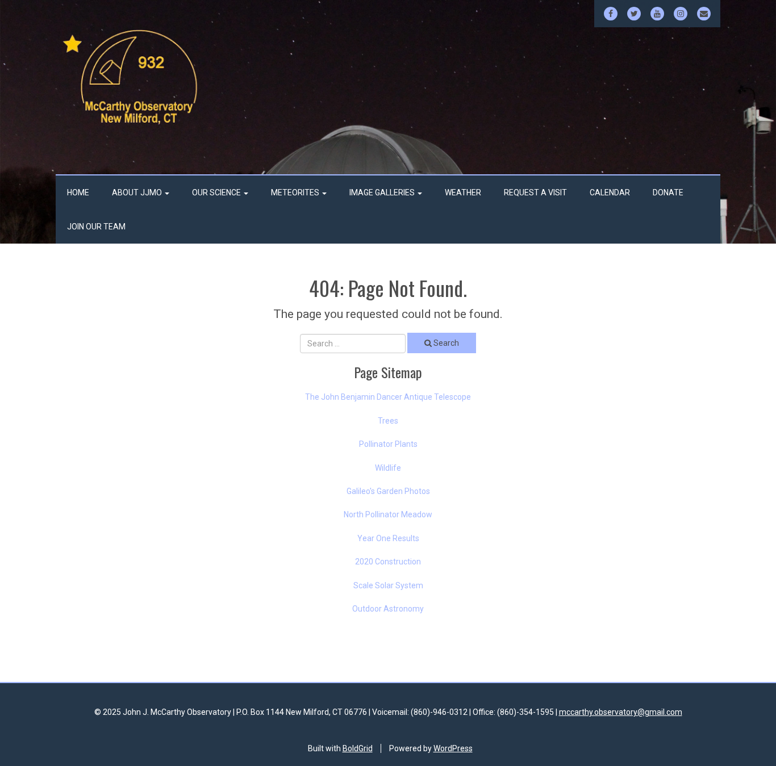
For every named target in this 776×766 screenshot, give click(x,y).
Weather (463, 192)
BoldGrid (358, 748)
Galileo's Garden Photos (388, 491)
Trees (388, 420)
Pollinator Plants (388, 444)
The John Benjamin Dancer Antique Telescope (388, 396)
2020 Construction (388, 561)
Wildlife (388, 467)
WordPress (453, 748)
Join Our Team (96, 226)
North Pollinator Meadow (388, 514)
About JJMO (138, 192)
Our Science (217, 192)
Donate (668, 192)
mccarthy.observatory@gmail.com (620, 712)
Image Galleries (382, 192)
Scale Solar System (388, 585)
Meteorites (296, 192)
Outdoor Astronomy (388, 608)
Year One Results (388, 538)
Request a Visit (535, 192)
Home (78, 192)
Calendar (610, 192)
